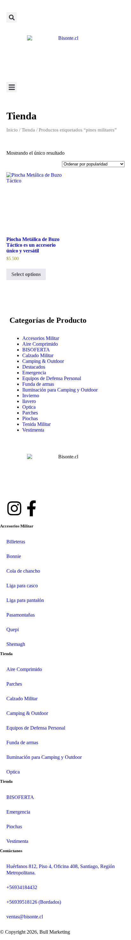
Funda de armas (38, 384)
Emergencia (34, 372)
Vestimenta (33, 430)
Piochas (30, 418)
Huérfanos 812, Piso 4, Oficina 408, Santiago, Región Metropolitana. (60, 869)
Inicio (12, 129)
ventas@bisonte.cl (24, 916)
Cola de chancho (23, 571)
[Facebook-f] (31, 508)
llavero (29, 401)
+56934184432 (21, 887)
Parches (30, 412)
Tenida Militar (36, 424)
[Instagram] (14, 508)
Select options (26, 274)
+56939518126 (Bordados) (33, 902)
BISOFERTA (36, 349)
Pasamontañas (20, 615)
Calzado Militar (37, 355)
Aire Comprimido (40, 344)
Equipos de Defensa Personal (51, 378)
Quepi (12, 629)
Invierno (30, 395)
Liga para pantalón (25, 600)
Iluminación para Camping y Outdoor (60, 389)
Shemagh (15, 644)
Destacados (33, 367)
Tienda (28, 129)
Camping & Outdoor (43, 361)
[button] (11, 17)
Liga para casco (22, 585)
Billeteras (15, 541)
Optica (29, 407)
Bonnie (13, 556)
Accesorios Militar (40, 338)
